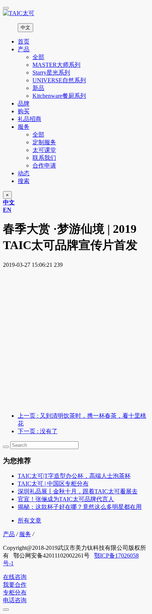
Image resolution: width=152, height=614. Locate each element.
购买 (24, 111)
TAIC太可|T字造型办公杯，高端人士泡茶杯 (74, 476)
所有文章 (29, 520)
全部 (38, 57)
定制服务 (44, 142)
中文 (25, 27)
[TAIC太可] (76, 13)
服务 (25, 534)
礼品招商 (29, 119)
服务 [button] (24, 127)
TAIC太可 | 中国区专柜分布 (53, 483)
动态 (24, 173)
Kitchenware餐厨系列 (59, 96)
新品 (38, 88)
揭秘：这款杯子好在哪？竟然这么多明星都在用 (80, 507)
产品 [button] (24, 49)
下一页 (38, 431)
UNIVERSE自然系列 (59, 80)
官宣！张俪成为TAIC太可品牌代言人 (66, 499)
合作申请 (44, 165)
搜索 (24, 181)
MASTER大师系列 (56, 65)
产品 (9, 534)
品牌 (24, 103)
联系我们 (44, 158)
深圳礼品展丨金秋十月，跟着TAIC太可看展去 (78, 491)
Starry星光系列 (51, 72)
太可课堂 (44, 150)
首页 (24, 41)
